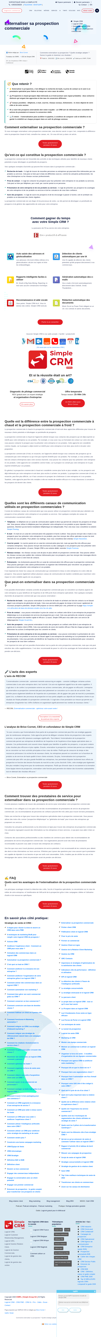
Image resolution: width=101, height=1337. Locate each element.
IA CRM (67, 1230)
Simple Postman (72, 548)
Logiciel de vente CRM (70, 1033)
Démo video (87, 11)
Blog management (53, 1201)
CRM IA (28, 1302)
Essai (45, 1302)
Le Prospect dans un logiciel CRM (74, 1009)
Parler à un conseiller (50, 322)
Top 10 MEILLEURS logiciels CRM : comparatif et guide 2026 (87, 1281)
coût (61, 648)
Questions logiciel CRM (81, 26)
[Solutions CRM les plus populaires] (56, 72)
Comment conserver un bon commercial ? (23, 1001)
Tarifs (65, 10)
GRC (12, 1241)
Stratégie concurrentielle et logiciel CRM (77, 1162)
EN (91, 5)
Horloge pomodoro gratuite (75, 1206)
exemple (44, 440)
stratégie (79, 53)
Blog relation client (16, 1201)
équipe (74, 741)
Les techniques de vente (70, 1024)
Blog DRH (70, 1201)
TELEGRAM (28, 5)
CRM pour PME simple (61, 1257)
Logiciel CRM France (41, 1230)
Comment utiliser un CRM (37, 1255)
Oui (63, 1310)
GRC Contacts (66, 958)
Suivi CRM (65, 1171)
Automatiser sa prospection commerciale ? (24, 960)
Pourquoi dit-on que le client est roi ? (76, 1068)
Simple (28, 303)
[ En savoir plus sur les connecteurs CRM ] (50, 347)
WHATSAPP (37, 5)
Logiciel (7, 1232)
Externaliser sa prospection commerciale (77, 923)
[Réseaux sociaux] (97, 11)
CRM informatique (14, 1151)
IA (60, 10)
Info (78, 10)
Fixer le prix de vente (69, 936)
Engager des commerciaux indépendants (23, 1173)
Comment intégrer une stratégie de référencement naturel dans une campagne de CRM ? (24, 1035)
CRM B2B (84, 1269)
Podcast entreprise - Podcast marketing (37, 1206)
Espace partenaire (64, 2)
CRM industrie (86, 1227)
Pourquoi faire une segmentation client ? (77, 1072)
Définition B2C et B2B (15, 1160)
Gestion (13, 1244)
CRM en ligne (58, 1248)
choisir (20, 571)
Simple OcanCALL (25, 620)
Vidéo (39, 1302)
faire (90, 830)
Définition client (13, 1164)
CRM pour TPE (59, 1239)
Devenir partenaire (83, 2)
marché (81, 694)
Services (54, 10)
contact (77, 440)
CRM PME (20, 1302)
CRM (30, 10)
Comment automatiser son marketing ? (22, 990)
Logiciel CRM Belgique (38, 1236)
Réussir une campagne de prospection (76, 1153)
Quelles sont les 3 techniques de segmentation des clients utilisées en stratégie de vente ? (75, 1118)
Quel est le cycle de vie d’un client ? (75, 1090)
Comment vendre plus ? (16, 1138)
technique (43, 286)
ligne (24, 816)
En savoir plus (27, 404)
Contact (84, 5)
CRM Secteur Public (88, 1262)
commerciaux (67, 265)
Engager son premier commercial (20, 1185)
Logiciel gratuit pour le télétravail (53, 1211)
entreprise (54, 204)
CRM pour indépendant (61, 1234)
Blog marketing (34, 1201)
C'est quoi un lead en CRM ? (18, 964)
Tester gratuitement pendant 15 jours (50, 144)
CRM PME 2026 (86, 1277)
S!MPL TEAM (9, 1313)
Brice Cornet (24, 52)
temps (81, 750)
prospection (64, 53)
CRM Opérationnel (87, 1239)
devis (10, 851)
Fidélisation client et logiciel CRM (74, 932)
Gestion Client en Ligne (70, 945)
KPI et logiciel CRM (69, 977)
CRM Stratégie (12, 1155)
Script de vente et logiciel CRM (73, 1157)
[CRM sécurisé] (70, 72)
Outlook (78, 286)
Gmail (84, 286)
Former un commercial (70, 941)
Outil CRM (90, 1201)
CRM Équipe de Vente (15, 1147)
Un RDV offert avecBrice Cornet (73, 403)
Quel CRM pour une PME (62, 1253)
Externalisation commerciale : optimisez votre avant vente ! (36, 708)
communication (34, 511)
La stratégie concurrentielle (72, 988)
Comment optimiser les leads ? (19, 1064)
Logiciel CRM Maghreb (38, 1247)
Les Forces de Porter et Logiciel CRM (76, 1020)
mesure (78, 700)
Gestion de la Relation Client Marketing (76, 950)
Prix (34, 1302)
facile (63, 470)
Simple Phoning (13, 529)
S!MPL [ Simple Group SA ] (27, 1297)
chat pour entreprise (60, 1243)
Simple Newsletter (80, 539)
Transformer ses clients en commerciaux (77, 1182)
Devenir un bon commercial (18, 1169)
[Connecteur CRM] (51, 341)
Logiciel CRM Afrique (41, 1240)
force (73, 684)
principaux (11, 889)
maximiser (87, 574)
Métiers (46, 10)
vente (54, 201)
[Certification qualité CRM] (50, 381)
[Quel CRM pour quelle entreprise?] (29, 72)
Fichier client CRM (68, 927)
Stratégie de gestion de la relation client (77, 1166)
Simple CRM (78, 21)
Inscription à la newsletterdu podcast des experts (50, 718)
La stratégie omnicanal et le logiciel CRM (77, 993)
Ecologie (72, 10)
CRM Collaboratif (87, 1232)
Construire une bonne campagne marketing (24, 1142)
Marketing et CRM (68, 1038)
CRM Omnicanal (87, 1229)
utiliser (56, 511)
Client (7, 1247)
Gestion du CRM (67, 954)
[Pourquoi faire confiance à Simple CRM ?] (42, 72)
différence (91, 131)
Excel (69, 306)
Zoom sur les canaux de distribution (75, 1187)
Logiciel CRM (78, 24)
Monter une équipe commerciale (74, 1042)
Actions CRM (12, 942)
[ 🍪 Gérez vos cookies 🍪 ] (50, 1324)
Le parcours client (68, 997)
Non (75, 1310)
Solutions (38, 10)
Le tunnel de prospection (71, 1029)
